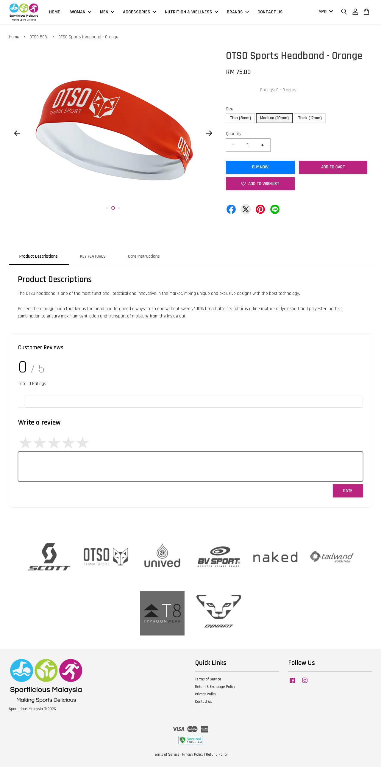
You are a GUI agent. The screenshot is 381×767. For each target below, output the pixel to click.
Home (14, 37)
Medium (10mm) (274, 118)
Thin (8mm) (240, 118)
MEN (104, 12)
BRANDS (235, 12)
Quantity (233, 134)
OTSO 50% (38, 37)
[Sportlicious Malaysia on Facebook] (292, 683)
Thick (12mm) (310, 118)
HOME (54, 12)
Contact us (203, 701)
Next (209, 133)
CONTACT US (270, 12)
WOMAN (77, 12)
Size (229, 109)
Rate (347, 491)
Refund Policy (217, 754)
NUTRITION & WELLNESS (188, 12)
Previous (17, 133)
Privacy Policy (205, 694)
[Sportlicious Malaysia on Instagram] (305, 683)
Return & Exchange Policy (215, 686)
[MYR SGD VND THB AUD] (324, 12)
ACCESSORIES (136, 12)
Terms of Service (208, 679)
